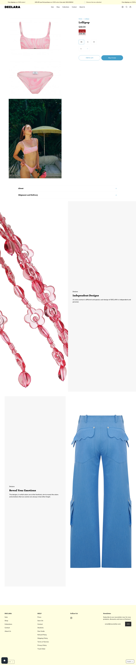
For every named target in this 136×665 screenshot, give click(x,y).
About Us (8, 631)
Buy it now (112, 58)
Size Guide (41, 631)
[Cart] (130, 7)
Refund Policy (42, 635)
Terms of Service (43, 642)
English (8, 661)
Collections (8, 624)
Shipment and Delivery (28, 195)
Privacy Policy (42, 645)
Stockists (40, 628)
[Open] (4, 660)
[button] (130, 661)
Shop (6, 621)
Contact (7, 628)
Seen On (40, 621)
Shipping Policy (42, 638)
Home (80, 19)
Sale (6, 617)
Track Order (41, 649)
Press (39, 617)
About (20, 188)
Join (128, 624)
